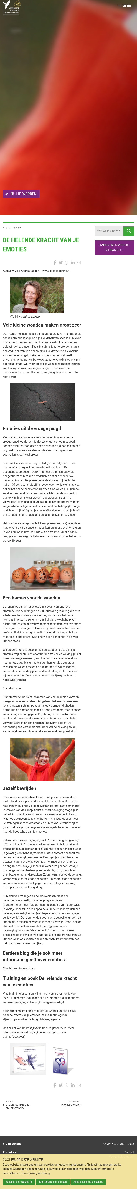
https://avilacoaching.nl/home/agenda (35, 1019)
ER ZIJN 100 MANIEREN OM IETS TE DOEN (18, 1107)
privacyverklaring (39, 1173)
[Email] (79, 262)
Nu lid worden (24, 193)
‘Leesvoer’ (18, 1036)
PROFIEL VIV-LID (70, 1105)
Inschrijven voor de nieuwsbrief (114, 247)
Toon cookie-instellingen (53, 1181)
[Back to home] (12, 9)
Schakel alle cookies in (19, 1181)
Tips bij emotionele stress (19, 968)
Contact (129, 1152)
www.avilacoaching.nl (56, 271)
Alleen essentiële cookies (88, 1181)
